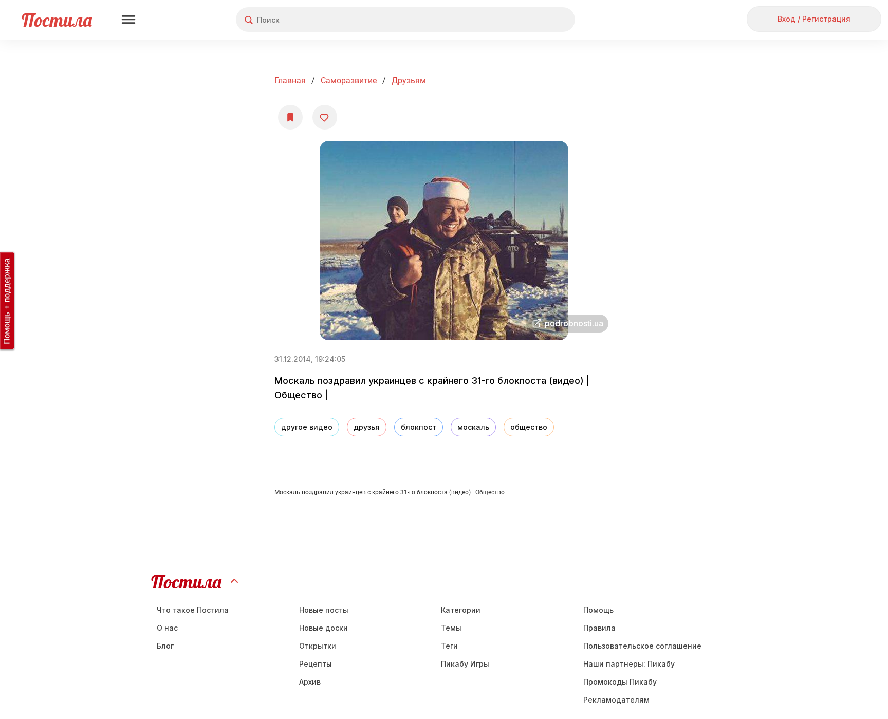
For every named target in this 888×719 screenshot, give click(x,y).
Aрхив (310, 681)
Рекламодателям (616, 699)
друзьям (409, 80)
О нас (167, 627)
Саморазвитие (349, 80)
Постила (57, 19)
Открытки (317, 645)
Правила (599, 627)
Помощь (598, 609)
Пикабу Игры (465, 663)
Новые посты (323, 609)
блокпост (418, 426)
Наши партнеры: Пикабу (629, 663)
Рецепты (315, 663)
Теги (449, 645)
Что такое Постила (193, 609)
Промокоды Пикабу (620, 681)
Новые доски (323, 627)
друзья (367, 426)
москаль (473, 426)
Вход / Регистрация (814, 18)
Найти (528, 19)
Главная (290, 80)
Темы (451, 627)
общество (528, 426)
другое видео (306, 426)
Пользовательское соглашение (642, 645)
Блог (165, 645)
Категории (460, 609)
